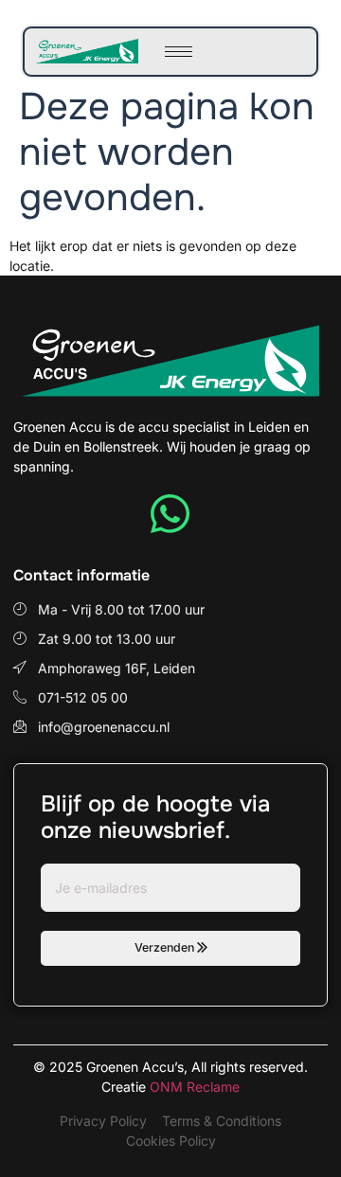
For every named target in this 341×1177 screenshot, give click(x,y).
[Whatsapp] (170, 513)
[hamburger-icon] (178, 51)
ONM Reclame (195, 1087)
